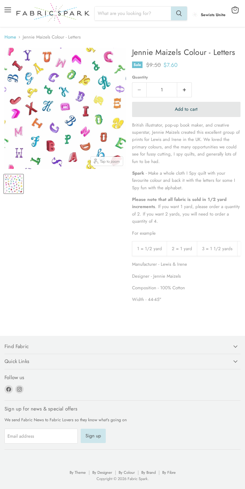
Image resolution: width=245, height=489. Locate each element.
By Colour (127, 472)
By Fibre (169, 472)
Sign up (93, 435)
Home (10, 37)
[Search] (179, 13)
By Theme (78, 472)
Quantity (140, 77)
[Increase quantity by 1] (184, 89)
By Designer (102, 472)
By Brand (148, 472)
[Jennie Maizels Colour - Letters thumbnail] (13, 183)
